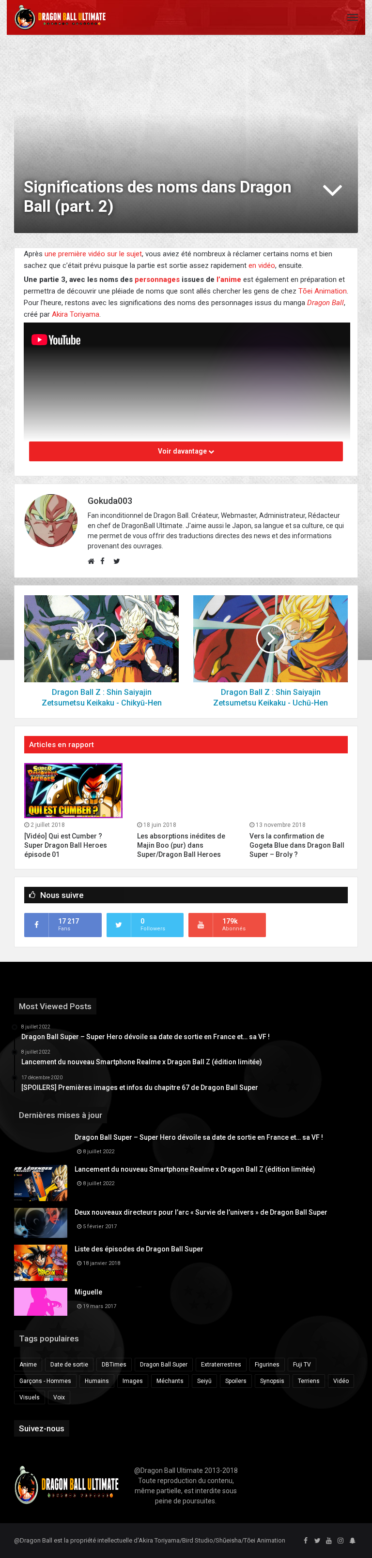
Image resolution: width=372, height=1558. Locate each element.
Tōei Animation (322, 291)
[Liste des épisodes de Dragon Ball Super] (40, 1263)
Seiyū (204, 1381)
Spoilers (236, 1381)
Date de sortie (69, 1364)
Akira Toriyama (75, 314)
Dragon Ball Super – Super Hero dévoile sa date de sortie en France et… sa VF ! (199, 1137)
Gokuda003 (110, 501)
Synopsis (272, 1381)
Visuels (29, 1397)
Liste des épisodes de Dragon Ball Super (139, 1249)
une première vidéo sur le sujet (93, 254)
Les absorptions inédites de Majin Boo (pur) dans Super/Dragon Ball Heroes (181, 845)
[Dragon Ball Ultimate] (60, 17)
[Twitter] (317, 1541)
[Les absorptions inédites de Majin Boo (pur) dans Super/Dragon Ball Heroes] (186, 790)
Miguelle (88, 1292)
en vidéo (261, 265)
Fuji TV (302, 1364)
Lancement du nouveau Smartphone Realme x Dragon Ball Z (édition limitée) (195, 1169)
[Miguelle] (40, 1302)
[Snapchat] (352, 1541)
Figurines (267, 1364)
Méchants (170, 1381)
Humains (97, 1381)
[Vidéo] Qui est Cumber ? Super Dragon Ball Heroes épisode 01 (65, 845)
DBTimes (114, 1364)
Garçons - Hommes (45, 1381)
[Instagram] (340, 1541)
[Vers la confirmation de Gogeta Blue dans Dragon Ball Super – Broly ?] (298, 790)
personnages (157, 279)
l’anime (229, 279)
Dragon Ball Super (163, 1364)
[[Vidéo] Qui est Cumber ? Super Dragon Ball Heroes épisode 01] (73, 790)
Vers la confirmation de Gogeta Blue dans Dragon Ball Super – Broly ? (296, 845)
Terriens (309, 1381)
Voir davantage (183, 451)
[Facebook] (305, 1541)
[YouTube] (329, 1541)
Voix (59, 1397)
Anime (28, 1364)
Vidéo (341, 1381)
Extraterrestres (221, 1364)
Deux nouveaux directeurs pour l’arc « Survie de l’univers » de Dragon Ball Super (201, 1212)
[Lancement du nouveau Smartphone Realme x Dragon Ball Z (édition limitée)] (40, 1183)
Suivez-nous (41, 1428)
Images (133, 1381)
